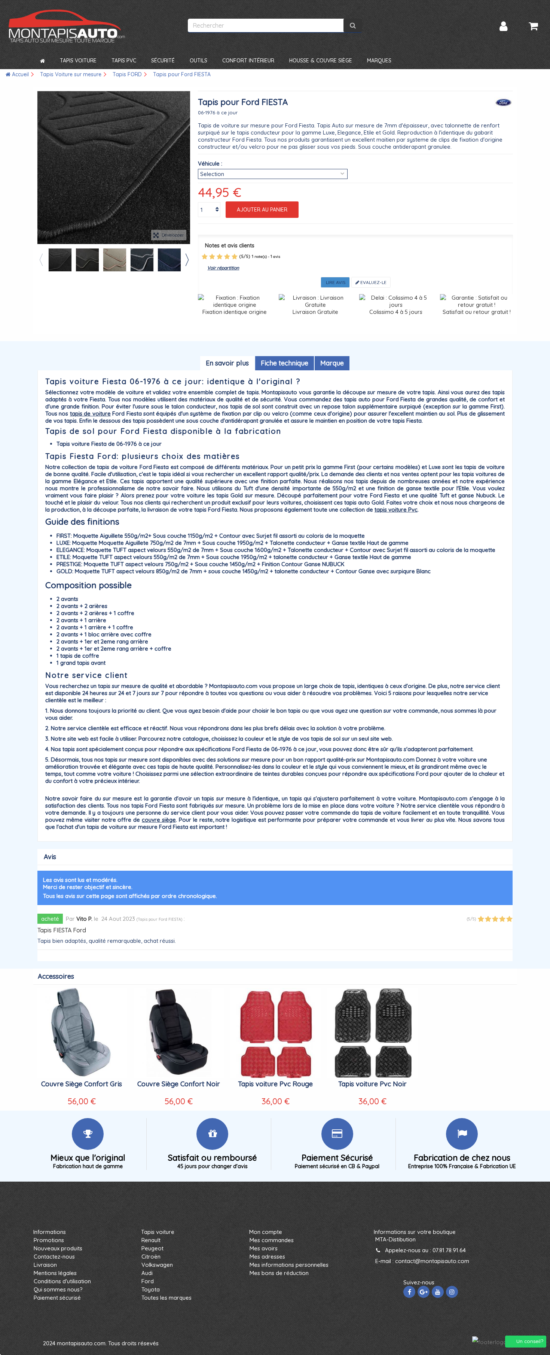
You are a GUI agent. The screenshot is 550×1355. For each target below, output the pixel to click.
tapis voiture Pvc (396, 509)
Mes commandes (272, 1240)
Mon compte (265, 1231)
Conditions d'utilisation (62, 1281)
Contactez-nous (54, 1256)
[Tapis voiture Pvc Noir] (372, 1033)
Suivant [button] (186, 167)
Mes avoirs (264, 1248)
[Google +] (424, 1292)
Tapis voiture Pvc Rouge (275, 1084)
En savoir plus (227, 363)
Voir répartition (223, 268)
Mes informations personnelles (289, 1264)
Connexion (503, 26)
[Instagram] (452, 1292)
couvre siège (159, 819)
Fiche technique (284, 363)
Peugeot (152, 1248)
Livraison (45, 1264)
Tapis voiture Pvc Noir (372, 1084)
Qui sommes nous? (58, 1289)
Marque (332, 363)
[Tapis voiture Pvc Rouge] (275, 1033)
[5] (235, 256)
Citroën (151, 1256)
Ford (147, 1281)
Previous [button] (41, 259)
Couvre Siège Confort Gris (81, 1084)
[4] (227, 256)
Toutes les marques (166, 1297)
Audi (147, 1273)
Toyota (150, 1289)
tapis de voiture (90, 413)
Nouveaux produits (58, 1248)
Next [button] (186, 259)
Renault (151, 1240)
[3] (220, 256)
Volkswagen (157, 1264)
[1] (205, 256)
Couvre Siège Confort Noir (178, 1084)
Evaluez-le (372, 282)
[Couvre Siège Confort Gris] (82, 1033)
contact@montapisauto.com (432, 1261)
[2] (212, 256)
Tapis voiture (157, 1231)
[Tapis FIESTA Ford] (60, 260)
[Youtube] (438, 1292)
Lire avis (335, 282)
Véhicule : (210, 163)
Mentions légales (55, 1273)
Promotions (49, 1240)
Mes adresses (267, 1256)
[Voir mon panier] (533, 26)
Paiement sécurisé (57, 1297)
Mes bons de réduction (279, 1273)
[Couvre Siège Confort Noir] (179, 1033)
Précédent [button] (41, 167)
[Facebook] (409, 1292)
